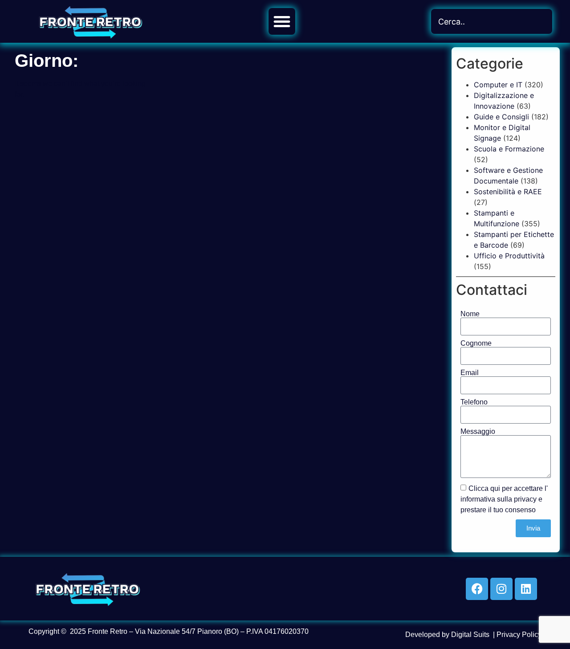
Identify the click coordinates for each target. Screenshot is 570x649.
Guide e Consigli (501, 116)
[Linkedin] (526, 589)
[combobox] (491, 21)
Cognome (476, 343)
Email (469, 372)
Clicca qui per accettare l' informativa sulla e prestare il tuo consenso (504, 498)
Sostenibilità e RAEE (508, 191)
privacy (525, 498)
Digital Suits (470, 634)
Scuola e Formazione (509, 148)
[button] (282, 21)
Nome (470, 314)
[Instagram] (501, 589)
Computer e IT (498, 84)
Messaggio (477, 431)
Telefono (474, 402)
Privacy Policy (519, 634)
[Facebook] (477, 589)
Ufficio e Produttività (509, 255)
